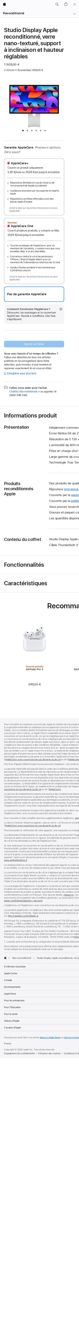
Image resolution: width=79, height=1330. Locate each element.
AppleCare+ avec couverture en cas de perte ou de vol (33, 759)
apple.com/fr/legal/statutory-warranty (23, 900)
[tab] (23, 130)
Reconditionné (13, 13)
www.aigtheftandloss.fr (15, 860)
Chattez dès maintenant (24, 391)
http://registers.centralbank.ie (23, 916)
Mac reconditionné (21, 958)
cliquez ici (69, 895)
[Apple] (5, 957)
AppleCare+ (55, 789)
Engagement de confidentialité (19, 1053)
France (7, 1043)
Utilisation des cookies (49, 1053)
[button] (57, 4)
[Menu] (74, 4)
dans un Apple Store (50, 1037)
